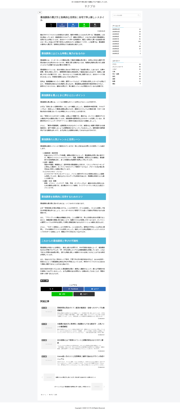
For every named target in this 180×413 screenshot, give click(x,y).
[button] (95, 25)
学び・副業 (45, 280)
